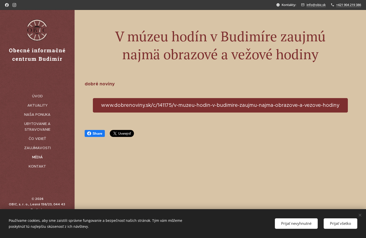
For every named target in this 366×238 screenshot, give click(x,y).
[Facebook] (7, 5)
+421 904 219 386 (348, 4)
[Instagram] (14, 5)
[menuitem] (37, 96)
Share (97, 133)
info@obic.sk (316, 4)
